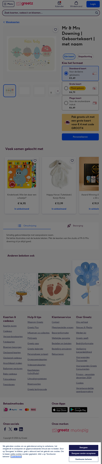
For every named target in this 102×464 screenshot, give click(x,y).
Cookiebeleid (16, 457)
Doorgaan (84, 448)
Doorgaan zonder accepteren (84, 453)
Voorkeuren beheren (83, 459)
